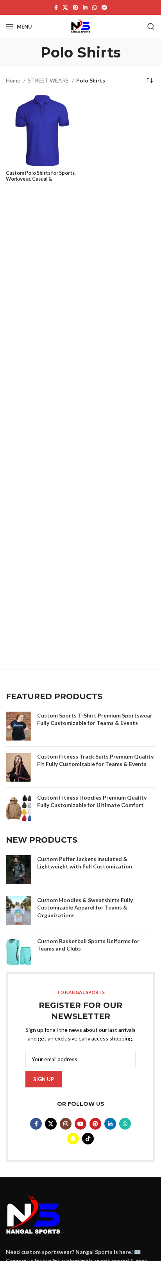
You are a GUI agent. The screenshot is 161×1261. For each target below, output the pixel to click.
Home (13, 80)
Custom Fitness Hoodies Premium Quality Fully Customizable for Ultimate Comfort (92, 801)
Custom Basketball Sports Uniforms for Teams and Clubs (88, 945)
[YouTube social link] (80, 1124)
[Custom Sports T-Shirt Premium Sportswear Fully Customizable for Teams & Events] (18, 726)
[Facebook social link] (56, 7)
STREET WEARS (49, 80)
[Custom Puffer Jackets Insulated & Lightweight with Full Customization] (18, 869)
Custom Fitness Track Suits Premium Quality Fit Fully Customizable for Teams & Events (95, 760)
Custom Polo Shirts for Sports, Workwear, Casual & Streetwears (41, 179)
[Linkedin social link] (85, 7)
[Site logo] (80, 26)
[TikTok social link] (88, 1138)
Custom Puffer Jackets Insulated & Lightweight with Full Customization (84, 863)
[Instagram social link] (66, 1124)
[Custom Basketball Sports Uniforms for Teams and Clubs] (18, 951)
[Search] (151, 26)
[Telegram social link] (104, 7)
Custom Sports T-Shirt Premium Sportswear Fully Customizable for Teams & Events (94, 719)
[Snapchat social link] (73, 1138)
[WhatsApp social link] (94, 7)
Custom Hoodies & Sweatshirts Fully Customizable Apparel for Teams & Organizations (85, 907)
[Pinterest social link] (75, 7)
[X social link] (65, 7)
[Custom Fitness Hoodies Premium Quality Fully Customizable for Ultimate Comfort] (18, 808)
